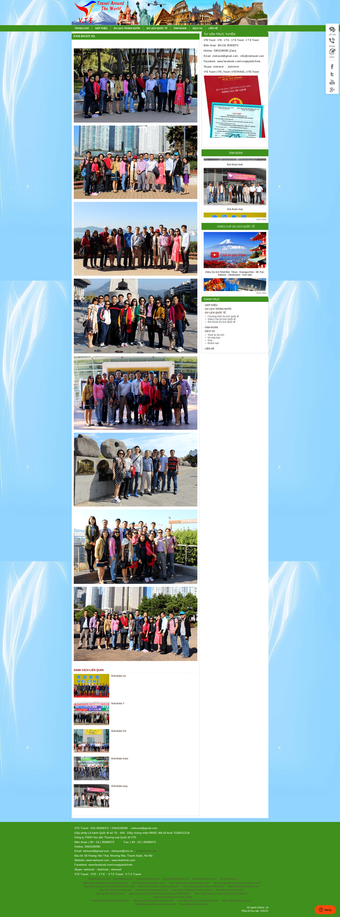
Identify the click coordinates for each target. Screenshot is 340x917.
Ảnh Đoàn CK (118, 731)
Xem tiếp (261, 219)
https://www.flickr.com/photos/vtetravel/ (153, 900)
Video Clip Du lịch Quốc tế (236, 226)
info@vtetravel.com (146, 851)
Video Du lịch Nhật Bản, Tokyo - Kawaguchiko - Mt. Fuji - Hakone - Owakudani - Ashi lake (235, 246)
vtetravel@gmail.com (99, 878)
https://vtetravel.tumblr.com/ (193, 904)
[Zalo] (332, 46)
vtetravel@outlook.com (204, 878)
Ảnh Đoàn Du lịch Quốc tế (221, 322)
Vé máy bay (214, 337)
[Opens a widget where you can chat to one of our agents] (325, 910)
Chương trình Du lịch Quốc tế (223, 316)
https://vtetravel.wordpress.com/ (148, 883)
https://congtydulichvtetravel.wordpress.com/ (236, 883)
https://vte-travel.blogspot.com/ (151, 890)
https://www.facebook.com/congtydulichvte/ (105, 883)
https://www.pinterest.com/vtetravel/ (110, 900)
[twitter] (332, 76)
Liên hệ (213, 28)
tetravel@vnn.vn (229, 878)
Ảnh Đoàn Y (117, 703)
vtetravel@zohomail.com (176, 878)
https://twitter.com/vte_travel (110, 893)
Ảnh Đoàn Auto (119, 758)
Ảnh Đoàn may (235, 181)
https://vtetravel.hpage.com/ (236, 900)
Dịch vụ (197, 28)
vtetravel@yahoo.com (148, 878)
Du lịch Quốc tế (157, 28)
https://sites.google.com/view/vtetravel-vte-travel (109, 886)
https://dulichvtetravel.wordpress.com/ (189, 883)
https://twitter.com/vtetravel (229, 890)
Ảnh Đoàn (180, 28)
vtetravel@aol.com (123, 878)
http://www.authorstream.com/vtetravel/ (155, 904)
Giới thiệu (101, 28)
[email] (332, 57)
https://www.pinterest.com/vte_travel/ (173, 897)
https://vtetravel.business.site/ (243, 886)
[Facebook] (332, 69)
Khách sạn (213, 343)
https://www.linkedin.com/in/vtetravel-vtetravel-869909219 (159, 893)
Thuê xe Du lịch (216, 335)
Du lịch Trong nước (127, 28)
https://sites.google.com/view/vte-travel (203, 886)
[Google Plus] (332, 92)
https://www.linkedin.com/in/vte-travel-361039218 (221, 893)
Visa (210, 340)
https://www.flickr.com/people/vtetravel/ (197, 900)
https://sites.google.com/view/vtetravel (159, 886)
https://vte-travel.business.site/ (115, 890)
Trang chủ (82, 28)
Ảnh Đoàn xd (118, 676)
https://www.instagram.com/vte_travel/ (192, 890)
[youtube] (332, 84)
